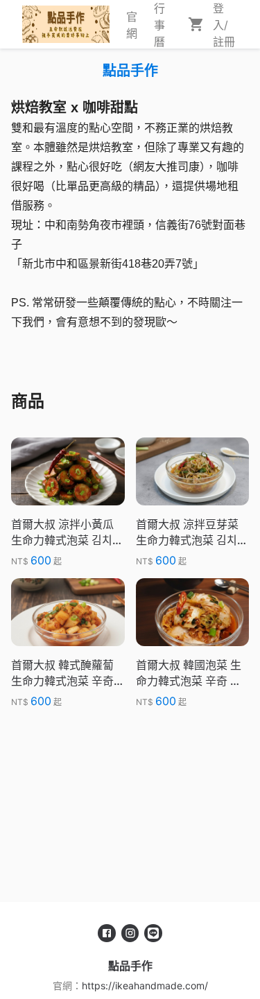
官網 (131, 25)
